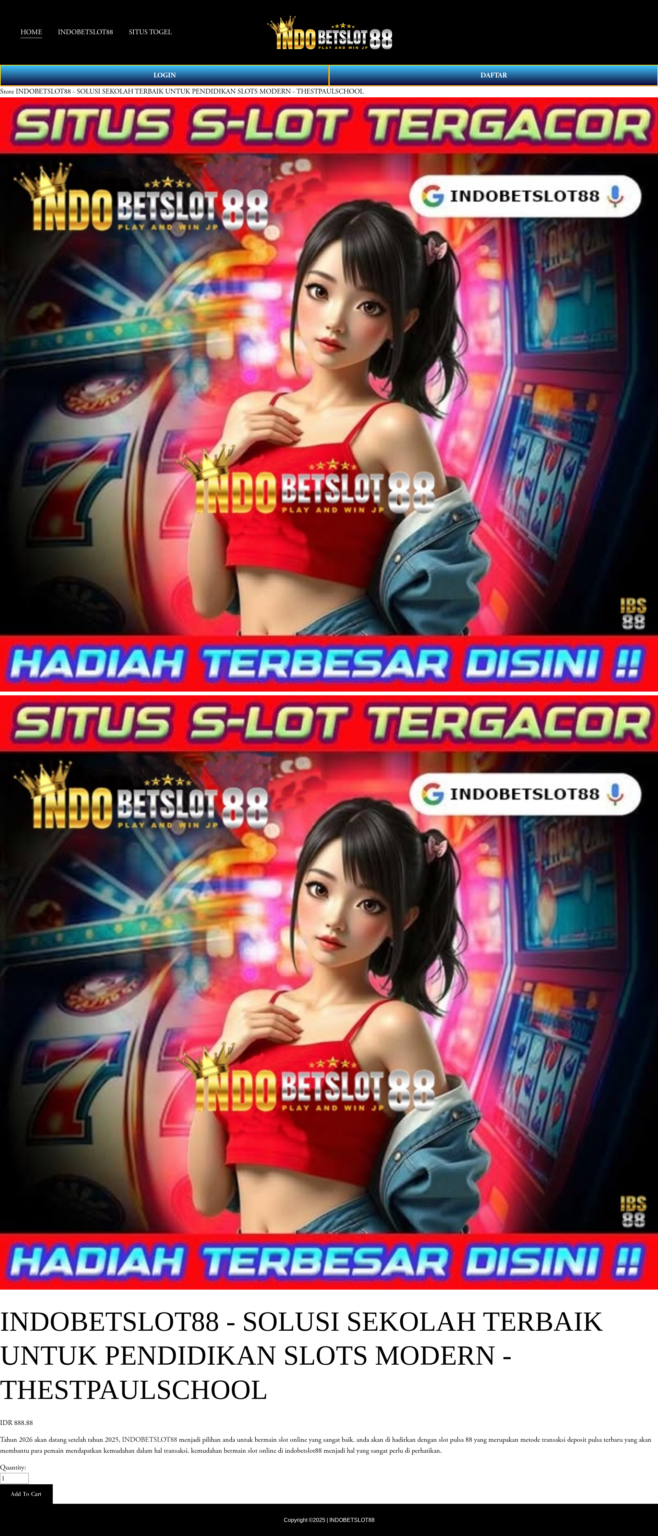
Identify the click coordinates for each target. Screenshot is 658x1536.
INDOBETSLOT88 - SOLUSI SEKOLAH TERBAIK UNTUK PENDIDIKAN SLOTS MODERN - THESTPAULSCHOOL (190, 91)
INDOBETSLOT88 (85, 32)
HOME (31, 32)
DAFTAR (493, 75)
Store (7, 91)
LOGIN (165, 75)
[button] (26, 1494)
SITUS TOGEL (150, 32)
